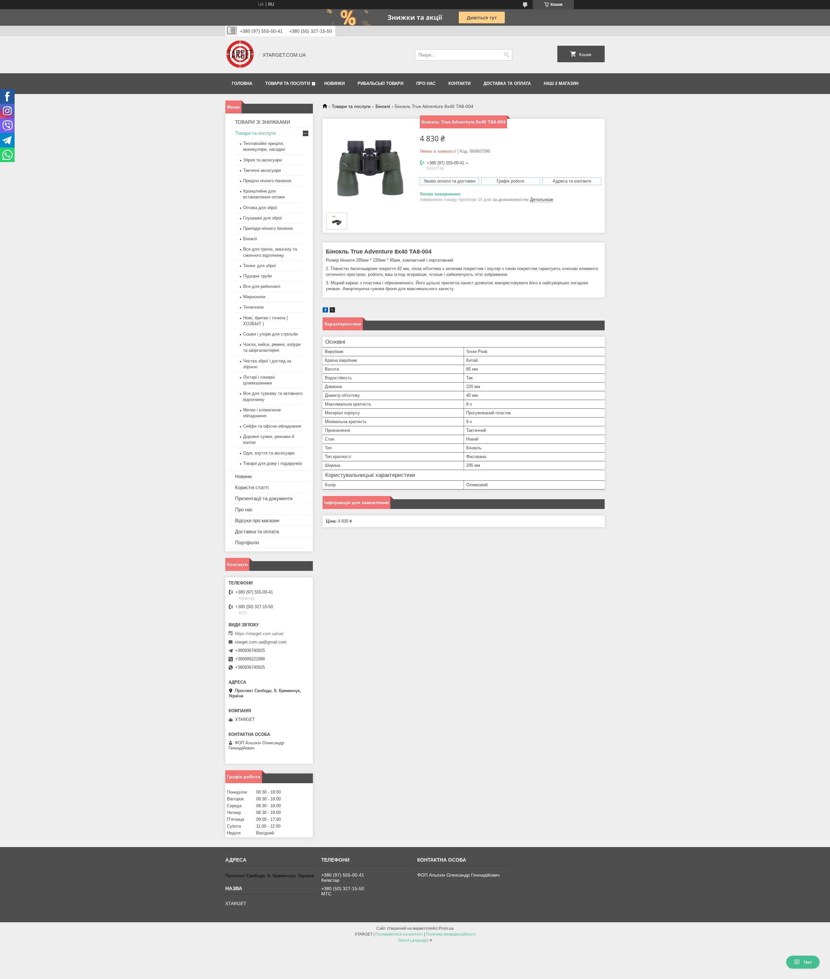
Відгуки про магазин (257, 520)
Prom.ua (446, 928)
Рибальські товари (380, 83)
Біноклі (382, 106)
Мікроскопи (254, 296)
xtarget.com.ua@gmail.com (261, 642)
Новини (243, 476)
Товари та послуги (287, 83)
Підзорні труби (257, 276)
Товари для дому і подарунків (272, 463)
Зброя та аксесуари (262, 160)
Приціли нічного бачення (267, 180)
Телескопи (253, 307)
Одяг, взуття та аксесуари (268, 453)
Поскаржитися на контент (399, 934)
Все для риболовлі (261, 286)
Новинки (334, 83)
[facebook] (325, 311)
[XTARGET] (240, 55)
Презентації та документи (263, 498)
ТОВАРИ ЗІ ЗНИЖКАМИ (262, 122)
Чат (808, 962)
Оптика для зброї (260, 207)
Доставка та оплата (507, 83)
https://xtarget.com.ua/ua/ (259, 633)
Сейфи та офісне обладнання (272, 426)
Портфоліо (247, 542)
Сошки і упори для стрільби (270, 334)
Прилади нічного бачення (268, 228)
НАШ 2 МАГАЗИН (561, 83)
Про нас (425, 83)
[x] (332, 311)
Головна (242, 83)
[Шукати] (506, 55)
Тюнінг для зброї (259, 265)
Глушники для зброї (262, 218)
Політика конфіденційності (451, 934)
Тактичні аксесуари (262, 170)
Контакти (459, 83)
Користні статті (251, 487)
